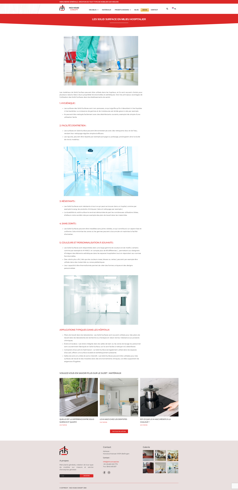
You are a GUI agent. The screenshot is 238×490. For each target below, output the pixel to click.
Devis (144, 10)
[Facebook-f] (104, 472)
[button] (167, 8)
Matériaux (106, 10)
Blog (136, 10)
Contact (154, 10)
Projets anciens (122, 10)
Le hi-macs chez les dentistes (113, 419)
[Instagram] (109, 472)
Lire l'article (63, 425)
